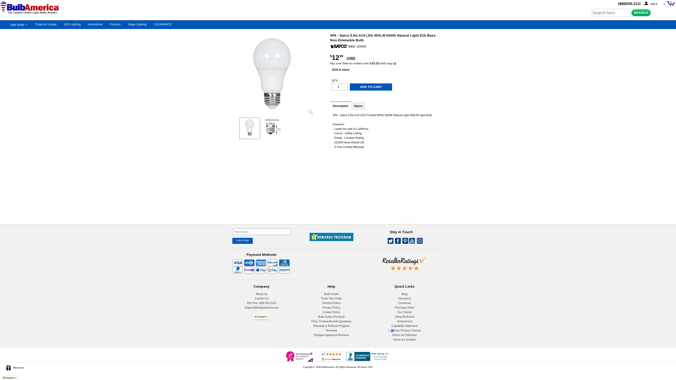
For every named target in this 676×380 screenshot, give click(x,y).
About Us (261, 294)
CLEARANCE (162, 24)
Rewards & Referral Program (331, 325)
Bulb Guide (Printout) (331, 316)
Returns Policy (331, 303)
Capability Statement (405, 325)
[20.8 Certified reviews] (331, 254)
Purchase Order (404, 307)
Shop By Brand (404, 316)
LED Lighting (72, 24)
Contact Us (262, 298)
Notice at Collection (404, 335)
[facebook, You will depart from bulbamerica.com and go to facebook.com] (397, 241)
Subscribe (242, 240)
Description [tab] (340, 105)
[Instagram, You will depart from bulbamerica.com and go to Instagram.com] (419, 241)
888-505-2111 (267, 303)
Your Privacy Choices (407, 330)
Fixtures (115, 24)
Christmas (404, 303)
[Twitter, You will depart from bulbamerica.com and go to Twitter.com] (389, 241)
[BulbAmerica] (30, 7)
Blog (405, 294)
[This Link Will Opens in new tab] (405, 260)
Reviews (331, 330)
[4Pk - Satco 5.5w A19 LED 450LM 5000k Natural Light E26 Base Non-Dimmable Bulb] (249, 128)
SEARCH (641, 13)
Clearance (404, 298)
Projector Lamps (46, 24)
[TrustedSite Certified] (262, 318)
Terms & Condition (404, 339)
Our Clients (405, 312)
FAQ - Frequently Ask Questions (331, 321)
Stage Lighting (137, 24)
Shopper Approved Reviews (331, 335)
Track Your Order (331, 298)
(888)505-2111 (629, 4)
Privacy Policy (331, 307)
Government (404, 321)
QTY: (334, 80)
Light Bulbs (17, 24)
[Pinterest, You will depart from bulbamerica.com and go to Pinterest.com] (404, 241)
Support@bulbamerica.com (262, 307)
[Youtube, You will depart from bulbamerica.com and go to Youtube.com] (412, 241)
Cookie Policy (331, 312)
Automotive (95, 24)
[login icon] (647, 3)
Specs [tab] (358, 105)
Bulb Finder (331, 294)
